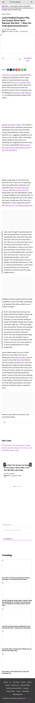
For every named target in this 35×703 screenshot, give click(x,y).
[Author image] (3, 29)
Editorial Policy (25, 685)
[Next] (30, 465)
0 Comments (24, 31)
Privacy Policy (10, 691)
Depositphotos (17, 694)
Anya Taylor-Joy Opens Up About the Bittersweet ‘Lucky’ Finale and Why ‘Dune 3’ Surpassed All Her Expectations (16, 627)
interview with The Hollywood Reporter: (19, 205)
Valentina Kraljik (10, 29)
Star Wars (16, 682)
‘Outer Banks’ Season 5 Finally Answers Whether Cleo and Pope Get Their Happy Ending (16, 649)
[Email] (25, 70)
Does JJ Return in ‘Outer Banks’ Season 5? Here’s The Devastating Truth (15, 672)
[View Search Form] (31, 2)
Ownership (25, 691)
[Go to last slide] (4, 465)
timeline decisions (20, 357)
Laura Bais (11, 473)
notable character (22, 190)
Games (7, 685)
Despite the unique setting (11, 125)
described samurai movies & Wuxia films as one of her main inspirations (16, 147)
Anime (23, 682)
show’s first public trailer (22, 82)
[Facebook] (8, 70)
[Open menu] (3, 2)
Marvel (6, 682)
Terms (18, 691)
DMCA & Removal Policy (14, 688)
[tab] (14, 486)
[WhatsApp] (22, 70)
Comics (29, 682)
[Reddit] (19, 70)
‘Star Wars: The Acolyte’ (10, 75)
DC (10, 682)
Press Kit (26, 688)
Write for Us (15, 685)
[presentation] (17, 453)
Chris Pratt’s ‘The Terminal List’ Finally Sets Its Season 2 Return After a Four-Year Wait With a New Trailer (17, 467)
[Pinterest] (16, 70)
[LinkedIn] (13, 70)
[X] (11, 70)
